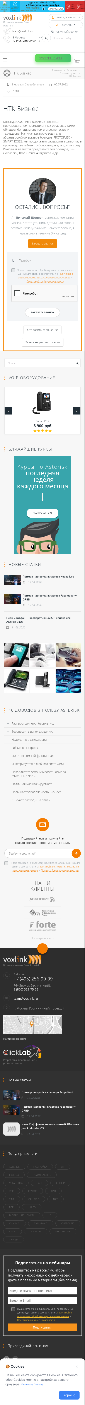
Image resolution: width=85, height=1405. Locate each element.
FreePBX (14, 1174)
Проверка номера (50, 58)
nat (55, 1199)
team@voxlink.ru (22, 31)
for (11, 1207)
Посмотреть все (41, 938)
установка (16, 1183)
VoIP (11, 1191)
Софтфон (35, 1231)
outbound (68, 1223)
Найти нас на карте (14, 1039)
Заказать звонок (42, 243)
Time (11, 1199)
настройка (40, 1166)
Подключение (42, 1174)
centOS (32, 1191)
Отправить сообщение (42, 330)
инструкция (62, 1231)
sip (62, 1166)
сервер (60, 1183)
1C (49, 1215)
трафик (13, 1239)
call (39, 1183)
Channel (14, 1223)
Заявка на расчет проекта (43, 342)
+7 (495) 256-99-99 (24, 41)
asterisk (14, 1166)
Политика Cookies (32, 1384)
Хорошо (69, 1395)
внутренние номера (21, 1215)
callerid (33, 1199)
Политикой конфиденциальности (45, 281)
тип (53, 1191)
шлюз (32, 1207)
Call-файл (40, 1223)
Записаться (56, 8)
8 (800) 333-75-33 (26, 989)
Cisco (12, 1231)
